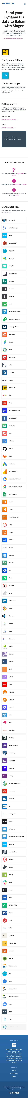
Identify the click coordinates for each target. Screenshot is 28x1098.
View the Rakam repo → (8, 128)
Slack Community (14, 1073)
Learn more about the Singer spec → (14, 39)
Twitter (14, 1076)
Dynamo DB (20, 173)
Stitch (20, 1049)
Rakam (14, 175)
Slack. (17, 195)
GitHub (14, 1070)
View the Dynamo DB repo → (10, 120)
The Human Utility (16, 1087)
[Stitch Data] (14, 1045)
